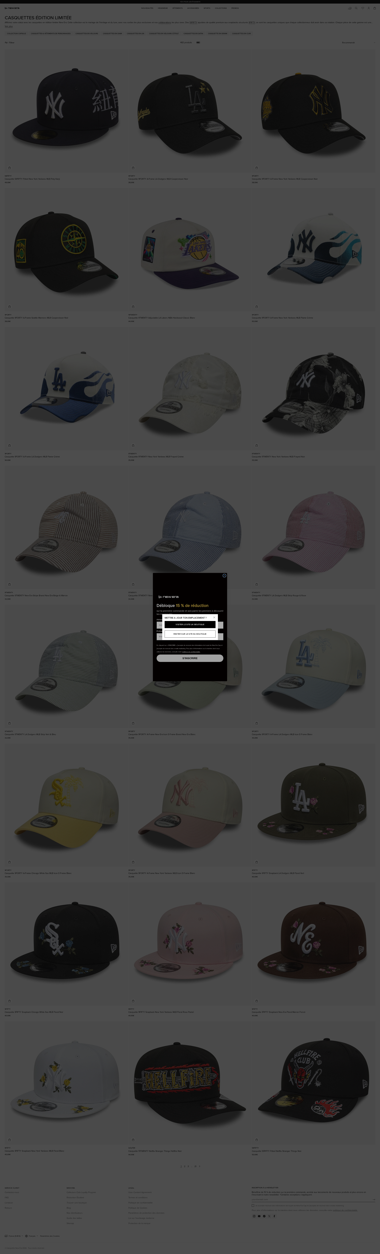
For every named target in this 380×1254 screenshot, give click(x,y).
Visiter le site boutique (190, 624)
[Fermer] (214, 618)
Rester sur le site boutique (190, 634)
